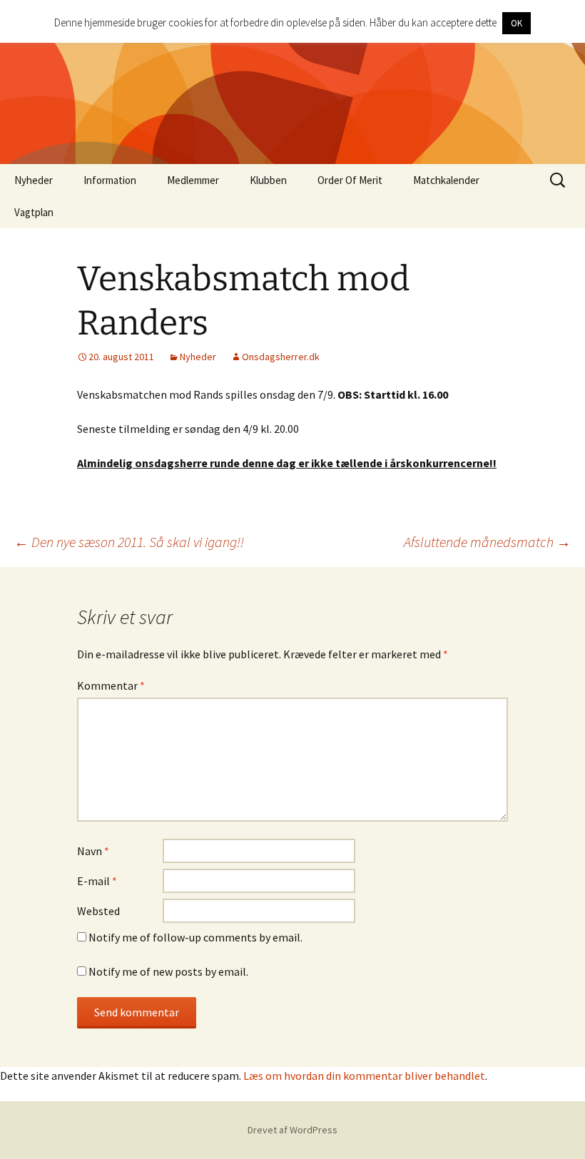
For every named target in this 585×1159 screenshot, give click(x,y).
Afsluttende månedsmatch (487, 542)
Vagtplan (34, 212)
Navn (93, 851)
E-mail (97, 881)
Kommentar (111, 685)
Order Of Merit (349, 180)
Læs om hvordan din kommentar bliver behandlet (364, 1075)
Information (109, 180)
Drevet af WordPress (292, 1129)
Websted (98, 911)
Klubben (268, 180)
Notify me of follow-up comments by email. (195, 937)
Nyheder (33, 180)
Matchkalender (446, 180)
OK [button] (516, 23)
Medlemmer (193, 180)
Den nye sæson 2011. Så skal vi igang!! (129, 542)
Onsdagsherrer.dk (281, 356)
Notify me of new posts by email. (168, 971)
